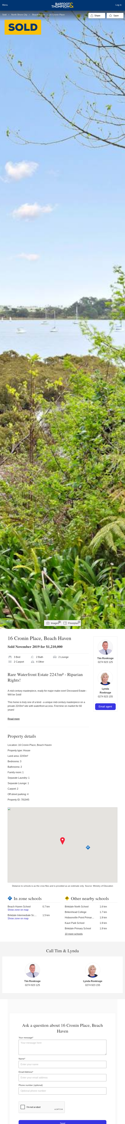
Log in (118, 5)
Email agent (105, 706)
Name (21, 1058)
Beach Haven (38, 14)
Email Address (25, 1072)
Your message (25, 1037)
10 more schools (74, 934)
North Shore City (19, 14)
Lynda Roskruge (92, 981)
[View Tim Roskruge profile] (105, 647)
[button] (62, 841)
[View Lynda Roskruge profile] (105, 677)
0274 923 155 (105, 696)
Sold (4, 14)
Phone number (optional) (31, 1085)
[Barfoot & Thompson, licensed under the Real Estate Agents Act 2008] (62, 4)
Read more (14, 719)
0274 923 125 (105, 662)
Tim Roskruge (105, 658)
